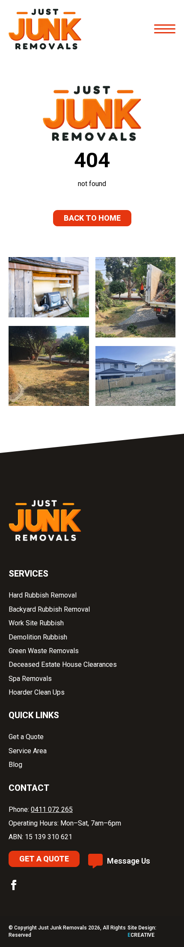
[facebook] (14, 885)
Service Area (28, 751)
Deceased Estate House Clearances (63, 664)
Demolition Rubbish (39, 637)
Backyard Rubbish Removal (50, 609)
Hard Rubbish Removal (43, 595)
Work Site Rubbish (37, 623)
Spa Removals (31, 679)
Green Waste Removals (44, 651)
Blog (15, 765)
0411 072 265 (52, 809)
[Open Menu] (164, 29)
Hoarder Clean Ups (37, 692)
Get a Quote (27, 737)
